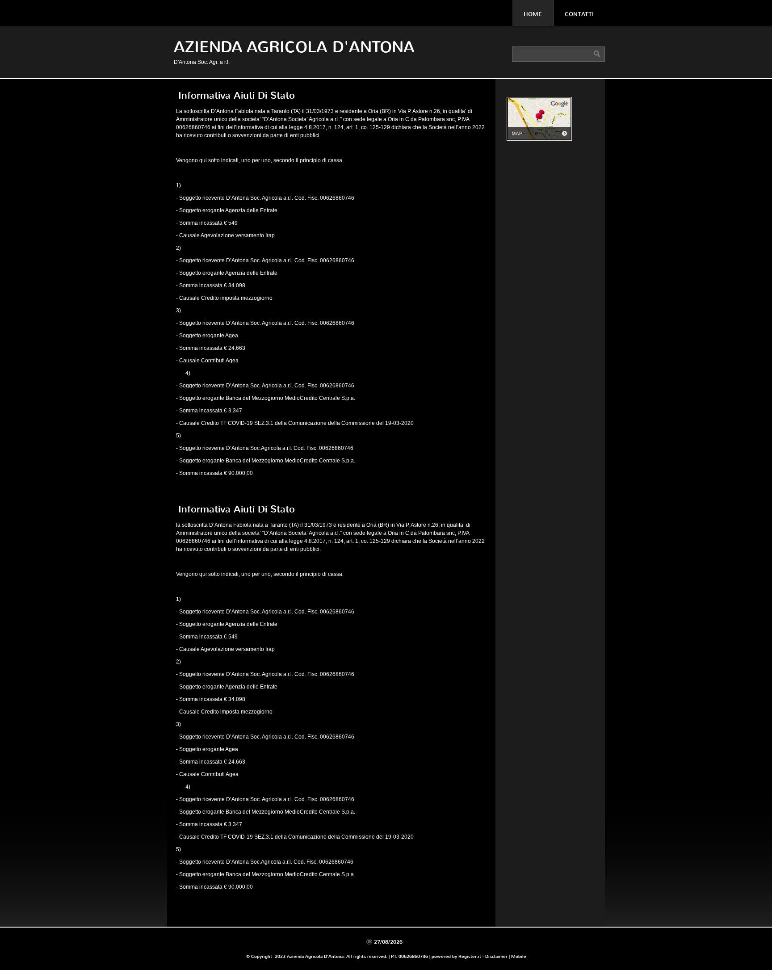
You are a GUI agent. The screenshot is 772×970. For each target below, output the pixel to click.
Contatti (579, 14)
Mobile (518, 956)
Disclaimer (496, 956)
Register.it (469, 956)
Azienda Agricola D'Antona (294, 47)
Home (533, 14)
